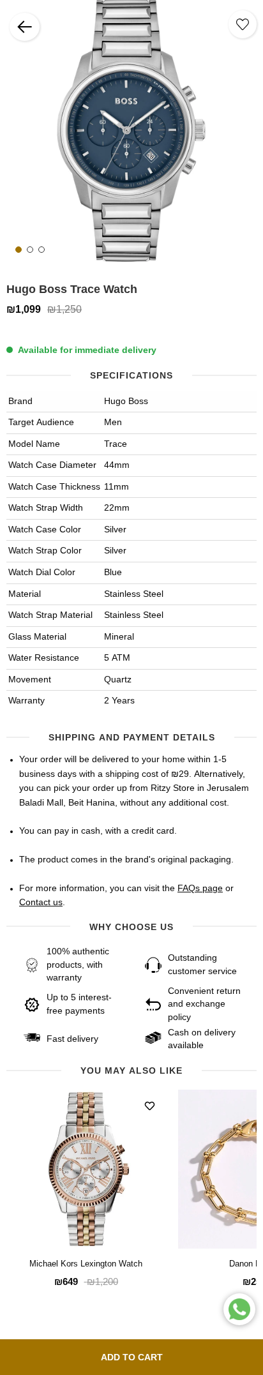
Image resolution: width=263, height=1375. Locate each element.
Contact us (41, 902)
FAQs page (200, 888)
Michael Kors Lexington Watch (85, 1264)
